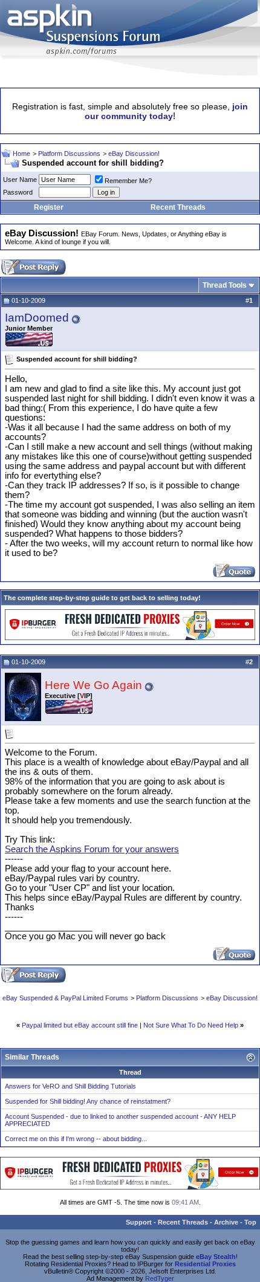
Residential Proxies (205, 1263)
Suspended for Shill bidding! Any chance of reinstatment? (88, 1101)
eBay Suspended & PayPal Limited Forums (65, 998)
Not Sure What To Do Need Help (190, 1025)
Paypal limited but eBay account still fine (80, 1025)
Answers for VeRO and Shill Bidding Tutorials (70, 1086)
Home (21, 153)
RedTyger (159, 1278)
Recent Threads (178, 207)
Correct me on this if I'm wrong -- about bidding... (76, 1138)
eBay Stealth (216, 1256)
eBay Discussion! (134, 153)
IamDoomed (37, 317)
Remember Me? (128, 180)
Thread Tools (225, 285)
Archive (226, 1222)
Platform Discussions (69, 153)
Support (139, 1222)
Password (18, 192)
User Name (20, 179)
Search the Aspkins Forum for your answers (92, 849)
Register (48, 207)
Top (250, 1222)
